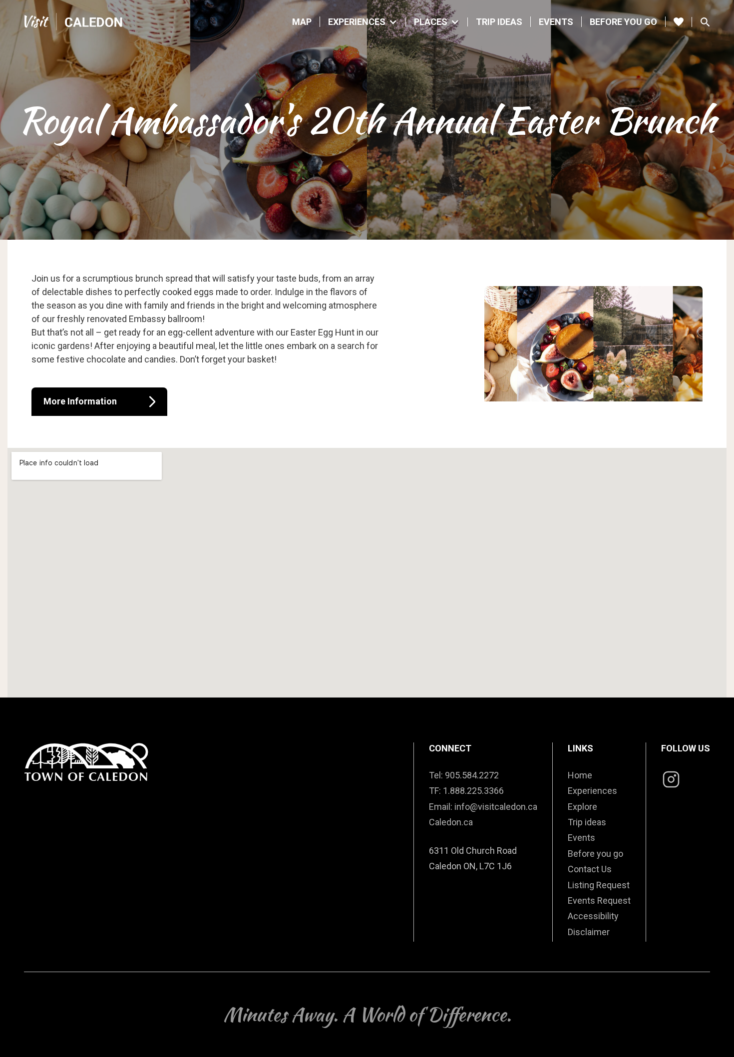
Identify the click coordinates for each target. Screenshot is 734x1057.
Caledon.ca (451, 822)
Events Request (599, 900)
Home (580, 775)
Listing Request (599, 885)
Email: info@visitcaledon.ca (483, 806)
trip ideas (499, 21)
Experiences (356, 21)
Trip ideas (587, 822)
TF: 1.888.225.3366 (466, 790)
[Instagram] (671, 780)
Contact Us (590, 869)
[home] (74, 21)
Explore (582, 806)
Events (556, 21)
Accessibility (593, 916)
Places (430, 21)
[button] (363, 21)
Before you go (623, 21)
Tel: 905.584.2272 (464, 775)
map (302, 21)
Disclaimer (589, 932)
